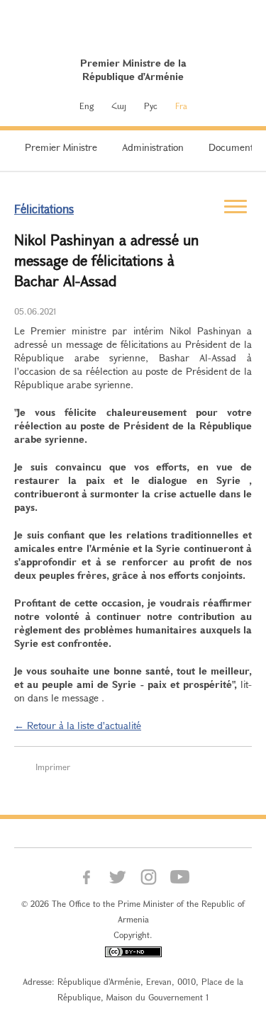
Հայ (118, 105)
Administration (153, 147)
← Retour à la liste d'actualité (77, 725)
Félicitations (44, 209)
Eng (86, 105)
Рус (150, 105)
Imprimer (52, 766)
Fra (181, 105)
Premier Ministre (61, 147)
